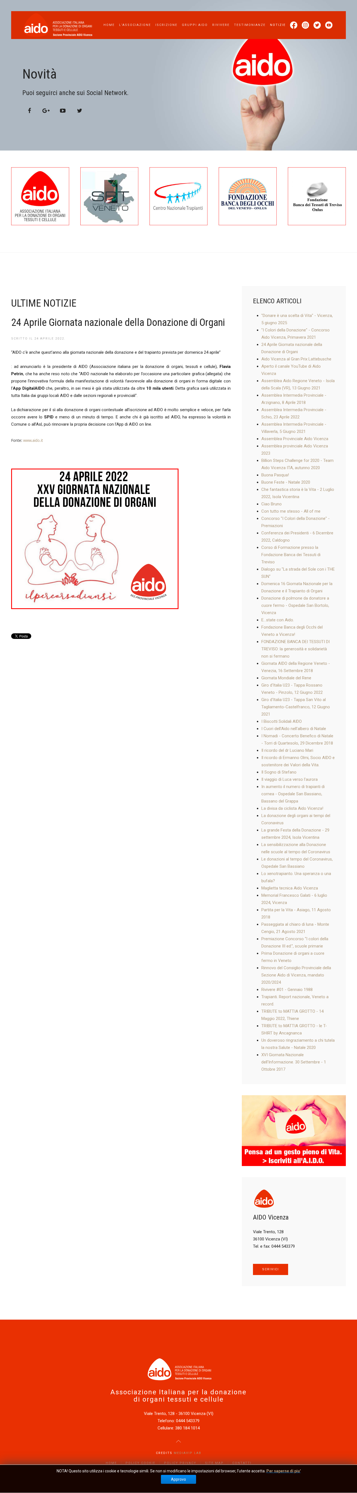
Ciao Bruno (271, 503)
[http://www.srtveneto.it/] (109, 196)
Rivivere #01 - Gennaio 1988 (287, 989)
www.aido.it (33, 440)
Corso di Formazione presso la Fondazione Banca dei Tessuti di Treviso (290, 554)
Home (109, 25)
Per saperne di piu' (283, 1471)
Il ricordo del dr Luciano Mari (287, 750)
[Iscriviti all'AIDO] (294, 1130)
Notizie (278, 25)
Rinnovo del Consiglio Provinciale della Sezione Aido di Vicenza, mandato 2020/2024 (296, 975)
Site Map (214, 1463)
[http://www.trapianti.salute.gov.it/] (178, 196)
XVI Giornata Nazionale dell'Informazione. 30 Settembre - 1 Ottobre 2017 (293, 1062)
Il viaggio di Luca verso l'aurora (289, 779)
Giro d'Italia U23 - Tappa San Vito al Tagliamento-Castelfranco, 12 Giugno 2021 (295, 707)
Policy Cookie (140, 1463)
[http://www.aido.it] (40, 196)
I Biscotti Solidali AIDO (281, 721)
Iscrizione (166, 25)
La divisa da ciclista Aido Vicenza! (292, 808)
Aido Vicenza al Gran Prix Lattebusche (296, 359)
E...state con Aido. (277, 619)
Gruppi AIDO (195, 25)
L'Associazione (135, 25)
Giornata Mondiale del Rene (286, 677)
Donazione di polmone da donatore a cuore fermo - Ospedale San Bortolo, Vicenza (295, 605)
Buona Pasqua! (275, 475)
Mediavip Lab (187, 1453)
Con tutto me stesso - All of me (290, 511)
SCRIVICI (270, 1269)
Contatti (242, 1463)
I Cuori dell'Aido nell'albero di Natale (293, 728)
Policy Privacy (180, 1463)
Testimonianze (250, 25)
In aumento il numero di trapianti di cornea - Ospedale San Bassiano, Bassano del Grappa (293, 794)
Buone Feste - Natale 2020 (285, 482)
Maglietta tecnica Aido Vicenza (289, 888)
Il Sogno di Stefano (278, 772)
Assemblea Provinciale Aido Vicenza (294, 438)
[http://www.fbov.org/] (248, 196)
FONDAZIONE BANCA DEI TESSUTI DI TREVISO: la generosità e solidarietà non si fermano (295, 649)
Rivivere (221, 25)
